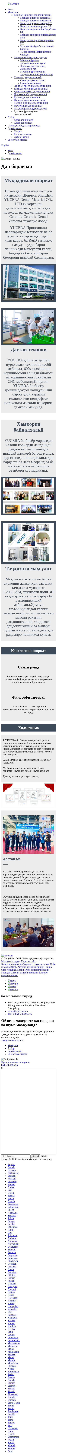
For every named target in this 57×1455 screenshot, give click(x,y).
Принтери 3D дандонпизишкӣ (30, 94)
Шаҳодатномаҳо (23, 134)
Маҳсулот (13, 12)
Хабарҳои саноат (23, 122)
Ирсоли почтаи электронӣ (15, 1062)
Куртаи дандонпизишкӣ (27, 97)
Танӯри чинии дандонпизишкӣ (31, 103)
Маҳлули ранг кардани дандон (30, 108)
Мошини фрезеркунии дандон (30, 57)
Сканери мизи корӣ (30, 83)
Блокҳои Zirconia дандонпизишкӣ (19, 972)
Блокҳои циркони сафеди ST (35, 20)
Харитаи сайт (28, 961)
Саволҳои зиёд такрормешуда (24, 125)
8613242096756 (9, 1065)
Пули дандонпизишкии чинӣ (29, 100)
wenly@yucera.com (18, 1011)
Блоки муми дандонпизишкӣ (33, 969)
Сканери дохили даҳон (32, 80)
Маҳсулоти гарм (10, 961)
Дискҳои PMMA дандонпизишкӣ (32, 91)
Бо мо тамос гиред (17, 139)
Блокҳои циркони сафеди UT (36, 23)
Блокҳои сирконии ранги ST (35, 26)
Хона (10, 9)
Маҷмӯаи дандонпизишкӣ (28, 105)
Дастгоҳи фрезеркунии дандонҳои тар (32, 67)
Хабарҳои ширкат (23, 120)
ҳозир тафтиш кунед (12, 1040)
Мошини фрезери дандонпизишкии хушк (32, 61)
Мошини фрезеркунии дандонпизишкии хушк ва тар (36, 73)
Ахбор (11, 117)
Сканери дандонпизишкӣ (27, 77)
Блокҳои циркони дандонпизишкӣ (32, 15)
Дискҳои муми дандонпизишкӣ (31, 88)
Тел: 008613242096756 (20, 1014)
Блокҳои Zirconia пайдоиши (16, 964)
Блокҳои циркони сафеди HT (36, 17)
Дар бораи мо (15, 128)
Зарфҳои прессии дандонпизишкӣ (32, 85)
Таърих (18, 131)
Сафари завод (21, 137)
